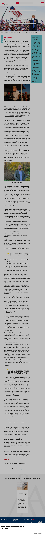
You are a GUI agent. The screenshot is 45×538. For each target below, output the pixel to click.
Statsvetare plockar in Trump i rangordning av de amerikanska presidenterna (22, 495)
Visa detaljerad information (37, 533)
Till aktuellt (14, 468)
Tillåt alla (37, 528)
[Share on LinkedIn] (2, 39)
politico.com (6, 459)
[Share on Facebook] (2, 36)
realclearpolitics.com (8, 449)
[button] (22, 29)
